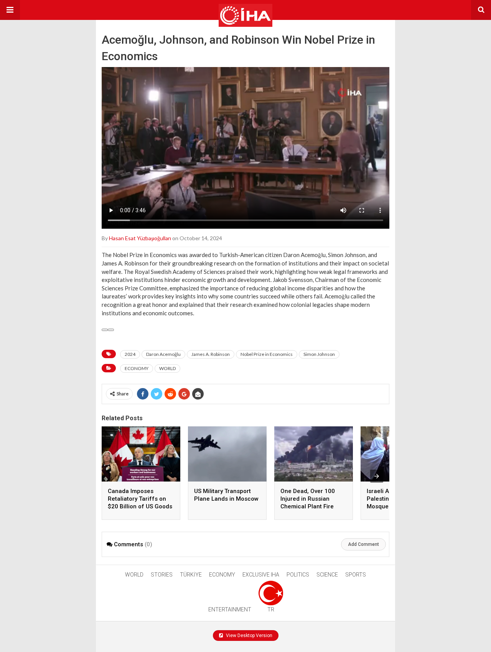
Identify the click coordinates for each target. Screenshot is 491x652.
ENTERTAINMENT (229, 609)
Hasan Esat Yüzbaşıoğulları (140, 238)
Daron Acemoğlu (163, 354)
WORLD (167, 368)
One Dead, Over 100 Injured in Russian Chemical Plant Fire (307, 499)
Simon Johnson (319, 354)
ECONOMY (136, 368)
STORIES (162, 575)
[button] (10, 10)
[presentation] (376, 476)
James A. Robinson (210, 354)
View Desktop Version (248, 635)
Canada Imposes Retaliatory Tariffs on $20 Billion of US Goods (140, 499)
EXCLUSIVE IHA (260, 575)
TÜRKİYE (191, 575)
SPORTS (355, 575)
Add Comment (363, 544)
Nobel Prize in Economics (267, 354)
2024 (130, 354)
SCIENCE (327, 575)
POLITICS (298, 575)
